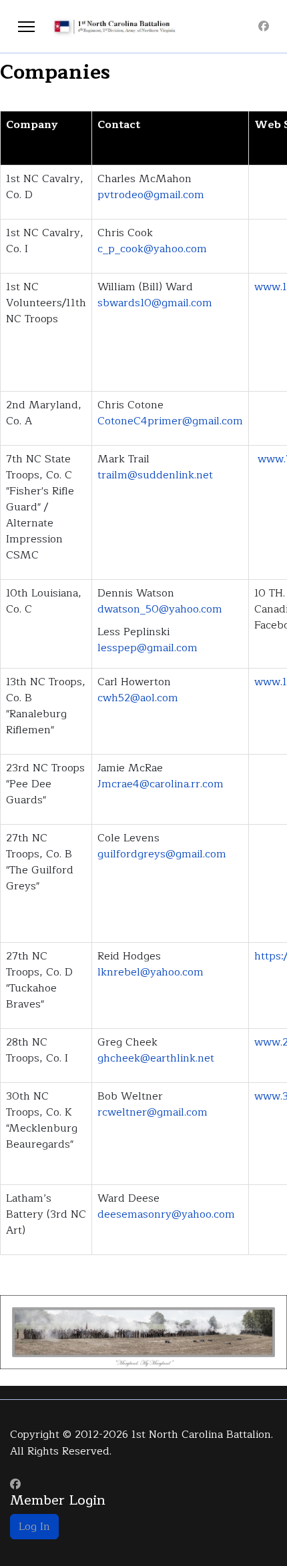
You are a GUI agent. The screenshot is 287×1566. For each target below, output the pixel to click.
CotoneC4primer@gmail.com (170, 421)
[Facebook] (263, 26)
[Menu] (26, 26)
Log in (34, 1526)
